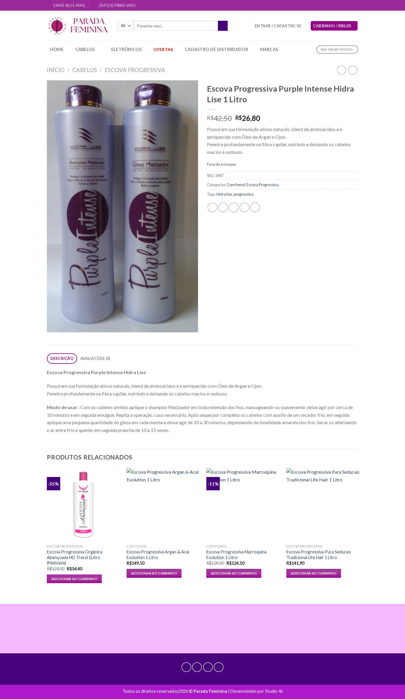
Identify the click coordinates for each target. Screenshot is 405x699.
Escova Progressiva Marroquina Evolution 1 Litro (236, 554)
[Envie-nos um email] (344, 6)
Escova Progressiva (135, 70)
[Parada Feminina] (78, 26)
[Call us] (349, 6)
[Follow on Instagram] (338, 6)
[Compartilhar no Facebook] (212, 207)
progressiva (243, 194)
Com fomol (236, 184)
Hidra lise (224, 194)
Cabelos (85, 49)
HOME (56, 49)
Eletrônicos (126, 49)
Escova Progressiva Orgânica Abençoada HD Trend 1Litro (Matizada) (74, 557)
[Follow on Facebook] (332, 6)
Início (56, 70)
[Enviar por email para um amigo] (234, 207)
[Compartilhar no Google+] (255, 207)
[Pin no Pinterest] (244, 207)
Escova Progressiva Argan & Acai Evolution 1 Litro (158, 554)
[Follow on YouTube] (355, 6)
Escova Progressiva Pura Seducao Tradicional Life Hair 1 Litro (318, 554)
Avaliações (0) (95, 358)
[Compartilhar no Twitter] (223, 207)
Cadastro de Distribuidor (216, 49)
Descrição (62, 358)
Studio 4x (274, 691)
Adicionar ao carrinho (74, 579)
